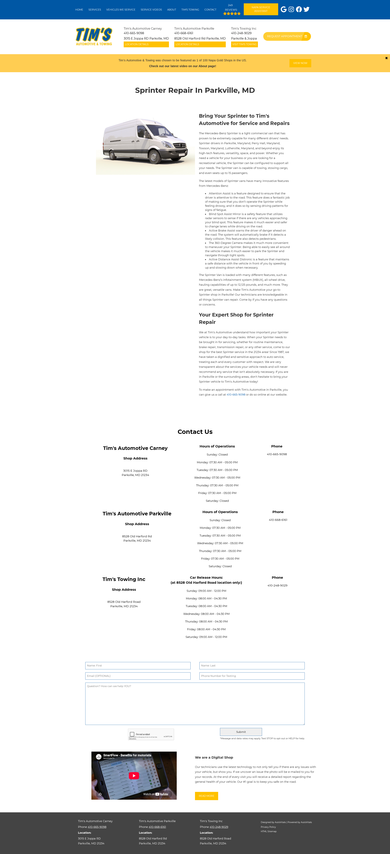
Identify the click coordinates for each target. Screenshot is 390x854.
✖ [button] (386, 58)
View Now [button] (300, 63)
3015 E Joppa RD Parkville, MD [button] (146, 38)
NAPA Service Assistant (261, 9)
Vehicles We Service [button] (120, 9)
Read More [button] (206, 795)
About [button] (171, 9)
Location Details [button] (137, 44)
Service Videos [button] (151, 9)
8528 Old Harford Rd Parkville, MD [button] (200, 38)
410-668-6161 (278, 520)
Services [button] (95, 9)
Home (79, 9)
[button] (284, 9)
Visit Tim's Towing (244, 44)
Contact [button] (210, 9)
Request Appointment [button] (284, 36)
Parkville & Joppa (244, 38)
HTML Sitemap (269, 831)
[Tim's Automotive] (94, 36)
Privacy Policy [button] (268, 827)
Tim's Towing (190, 9)
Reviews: (231, 7)
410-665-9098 (236, 394)
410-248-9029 (277, 585)
